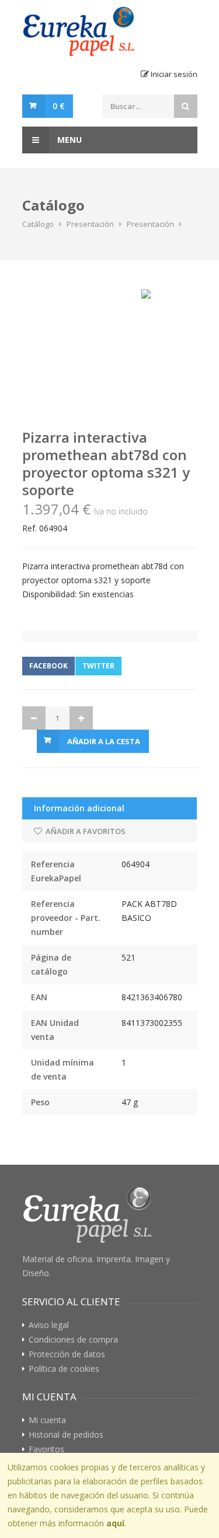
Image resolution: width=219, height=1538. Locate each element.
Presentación (90, 224)
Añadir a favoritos (85, 831)
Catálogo (38, 224)
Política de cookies (64, 1369)
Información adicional (79, 808)
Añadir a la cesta (103, 741)
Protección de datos (67, 1354)
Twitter (98, 666)
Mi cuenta (47, 1420)
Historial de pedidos (66, 1435)
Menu (68, 139)
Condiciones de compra (73, 1339)
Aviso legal (49, 1325)
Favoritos (46, 1449)
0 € (59, 105)
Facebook (48, 666)
